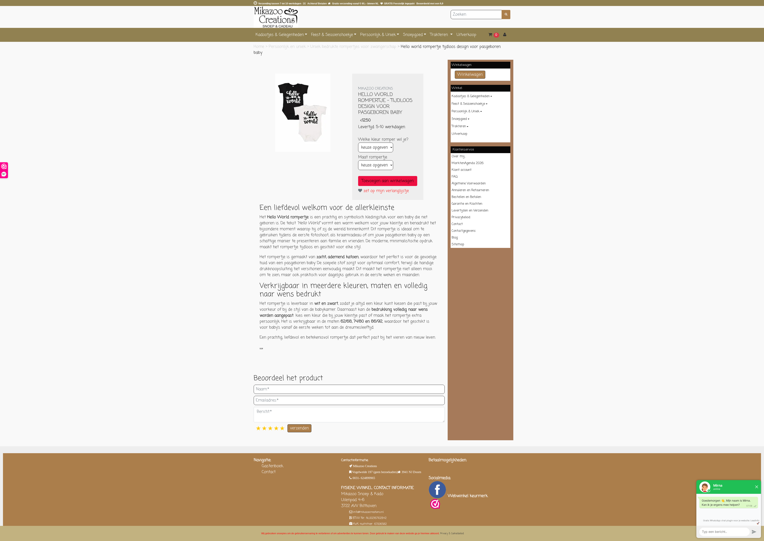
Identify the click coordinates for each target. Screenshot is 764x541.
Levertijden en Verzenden (470, 210)
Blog (455, 237)
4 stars (277, 428)
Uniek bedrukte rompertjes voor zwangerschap (354, 47)
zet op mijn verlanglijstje (385, 191)
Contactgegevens (464, 231)
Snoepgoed (413, 35)
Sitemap (458, 244)
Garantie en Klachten (467, 204)
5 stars (283, 428)
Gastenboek (272, 466)
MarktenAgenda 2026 (467, 163)
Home (260, 47)
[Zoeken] (506, 14)
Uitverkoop (466, 35)
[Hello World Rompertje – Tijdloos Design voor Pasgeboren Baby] (302, 113)
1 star (259, 428)
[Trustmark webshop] (435, 504)
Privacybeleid (461, 217)
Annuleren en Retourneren (470, 190)
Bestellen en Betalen (466, 197)
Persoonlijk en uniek (288, 47)
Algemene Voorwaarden (469, 183)
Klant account (462, 170)
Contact (457, 224)
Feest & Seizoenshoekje (332, 35)
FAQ (455, 176)
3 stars (271, 428)
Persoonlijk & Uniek (378, 35)
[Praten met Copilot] (261, 348)
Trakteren (439, 35)
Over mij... (459, 156)
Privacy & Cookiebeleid (452, 533)
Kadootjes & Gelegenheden (280, 35)
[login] (504, 35)
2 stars (265, 428)
